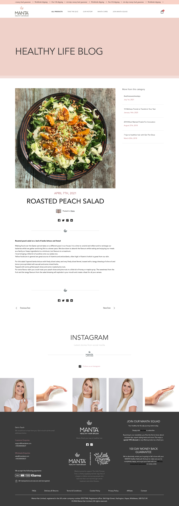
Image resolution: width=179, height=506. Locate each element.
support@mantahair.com (23, 443)
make (73, 211)
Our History (88, 11)
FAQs (34, 491)
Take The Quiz (73, 11)
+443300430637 (20, 446)
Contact (144, 491)
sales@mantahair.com (22, 456)
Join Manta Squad (120, 11)
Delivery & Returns (51, 491)
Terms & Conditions (74, 491)
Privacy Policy (113, 491)
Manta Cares (103, 11)
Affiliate (130, 491)
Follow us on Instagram (91, 366)
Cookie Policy (95, 491)
